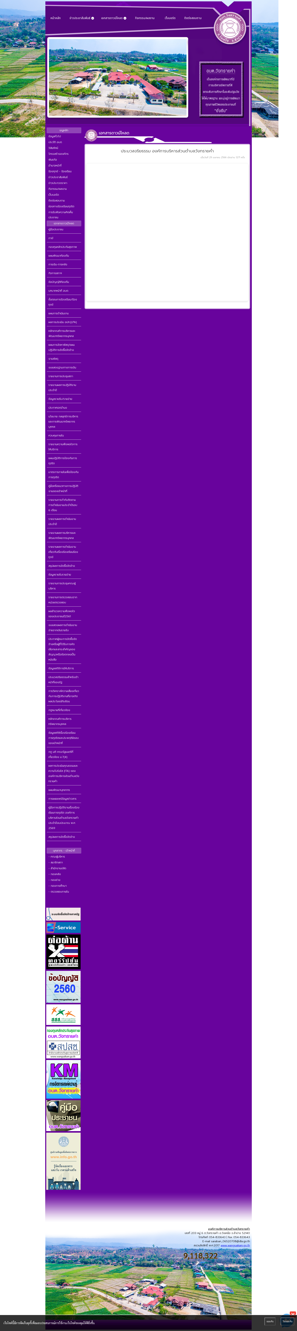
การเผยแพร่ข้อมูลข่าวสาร (62, 799)
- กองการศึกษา (57, 886)
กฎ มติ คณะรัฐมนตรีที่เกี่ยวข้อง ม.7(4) (60, 754)
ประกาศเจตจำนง (57, 408)
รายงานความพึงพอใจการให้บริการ (63, 447)
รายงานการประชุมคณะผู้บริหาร (62, 586)
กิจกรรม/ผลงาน (145, 18)
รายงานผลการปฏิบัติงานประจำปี (62, 387)
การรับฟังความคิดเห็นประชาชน (60, 214)
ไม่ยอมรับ (287, 1321)
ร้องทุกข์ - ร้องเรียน (60, 171)
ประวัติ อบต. (55, 142)
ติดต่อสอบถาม (193, 18)
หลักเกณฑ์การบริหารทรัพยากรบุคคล (60, 721)
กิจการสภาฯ (55, 273)
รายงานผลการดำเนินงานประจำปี (62, 521)
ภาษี (50, 238)
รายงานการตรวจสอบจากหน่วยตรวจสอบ (62, 600)
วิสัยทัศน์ (53, 148)
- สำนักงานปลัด (57, 868)
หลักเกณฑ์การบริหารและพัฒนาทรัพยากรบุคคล (61, 333)
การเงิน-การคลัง (57, 264)
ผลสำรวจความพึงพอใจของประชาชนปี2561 (61, 613)
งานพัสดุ (53, 359)
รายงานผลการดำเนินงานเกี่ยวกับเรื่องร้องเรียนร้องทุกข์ (63, 552)
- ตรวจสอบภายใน (58, 892)
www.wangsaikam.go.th (235, 1245)
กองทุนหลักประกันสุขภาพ (62, 247)
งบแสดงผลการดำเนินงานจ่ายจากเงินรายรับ (62, 627)
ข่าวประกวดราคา (57, 183)
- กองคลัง (54, 874)
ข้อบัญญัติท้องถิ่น (58, 282)
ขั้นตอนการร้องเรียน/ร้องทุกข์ (62, 302)
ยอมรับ (270, 1321)
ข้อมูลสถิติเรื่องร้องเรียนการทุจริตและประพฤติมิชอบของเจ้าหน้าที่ (63, 738)
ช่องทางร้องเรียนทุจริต (61, 206)
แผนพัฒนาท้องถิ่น (58, 256)
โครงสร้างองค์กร (58, 154)
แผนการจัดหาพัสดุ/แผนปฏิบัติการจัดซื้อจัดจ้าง (61, 347)
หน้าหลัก (55, 18)
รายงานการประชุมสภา (60, 376)
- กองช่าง (54, 880)
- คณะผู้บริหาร (56, 857)
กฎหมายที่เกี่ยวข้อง (59, 710)
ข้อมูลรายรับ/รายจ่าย (60, 399)
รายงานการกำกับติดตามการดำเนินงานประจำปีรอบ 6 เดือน (62, 505)
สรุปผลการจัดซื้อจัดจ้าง (61, 566)
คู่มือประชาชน (55, 229)
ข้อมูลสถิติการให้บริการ (61, 668)
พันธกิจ (52, 160)
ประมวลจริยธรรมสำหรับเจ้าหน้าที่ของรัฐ (63, 679)
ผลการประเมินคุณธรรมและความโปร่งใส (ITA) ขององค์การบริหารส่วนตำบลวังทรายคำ (63, 773)
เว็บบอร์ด (170, 18)
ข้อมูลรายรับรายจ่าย (59, 575)
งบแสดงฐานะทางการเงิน (62, 367)
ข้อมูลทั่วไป (54, 136)
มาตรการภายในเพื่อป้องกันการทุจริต (63, 474)
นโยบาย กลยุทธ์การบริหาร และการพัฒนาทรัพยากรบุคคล (63, 421)
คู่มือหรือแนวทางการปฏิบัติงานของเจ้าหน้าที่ (63, 488)
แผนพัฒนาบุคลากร (59, 790)
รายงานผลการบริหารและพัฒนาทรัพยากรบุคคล (62, 535)
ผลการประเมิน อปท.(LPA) (62, 322)
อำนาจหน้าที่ (55, 165)
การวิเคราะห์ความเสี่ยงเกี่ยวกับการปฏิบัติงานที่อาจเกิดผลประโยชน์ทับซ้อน (63, 696)
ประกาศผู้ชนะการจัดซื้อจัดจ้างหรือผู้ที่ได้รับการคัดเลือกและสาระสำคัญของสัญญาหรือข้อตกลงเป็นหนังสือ (62, 649)
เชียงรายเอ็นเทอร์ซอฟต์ (237, 1265)
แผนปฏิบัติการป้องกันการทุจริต (62, 460)
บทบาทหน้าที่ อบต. (58, 291)
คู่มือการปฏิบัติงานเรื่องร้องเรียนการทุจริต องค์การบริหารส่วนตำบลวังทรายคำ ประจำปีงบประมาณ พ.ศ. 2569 (63, 817)
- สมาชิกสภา (55, 862)
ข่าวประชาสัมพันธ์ (58, 177)
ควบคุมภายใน (56, 435)
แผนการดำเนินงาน (58, 313)
